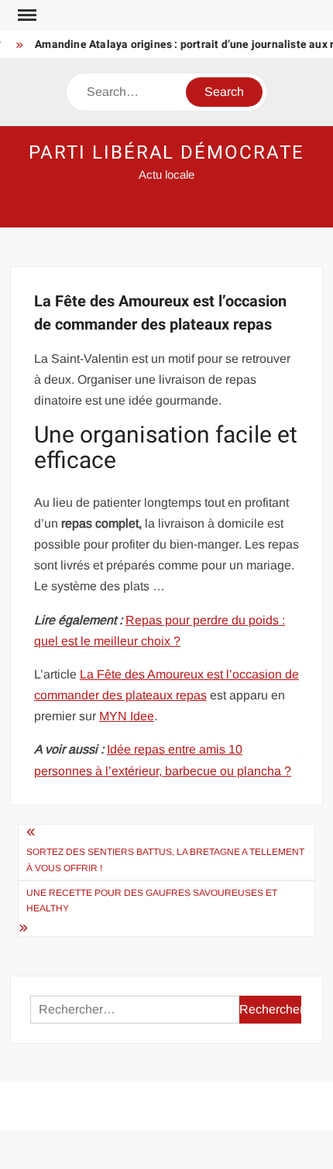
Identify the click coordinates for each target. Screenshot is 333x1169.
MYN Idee (126, 716)
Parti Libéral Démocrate (166, 152)
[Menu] (25, 15)
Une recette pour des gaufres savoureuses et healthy (151, 900)
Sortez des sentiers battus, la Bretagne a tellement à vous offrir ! (165, 859)
